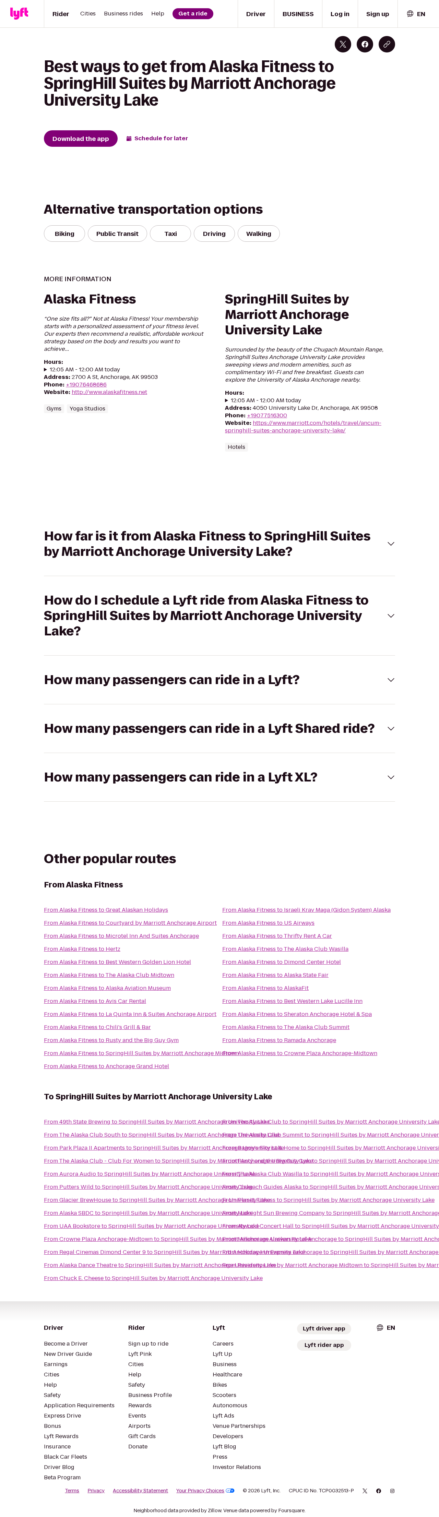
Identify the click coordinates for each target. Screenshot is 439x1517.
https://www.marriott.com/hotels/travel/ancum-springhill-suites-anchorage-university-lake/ (303, 426)
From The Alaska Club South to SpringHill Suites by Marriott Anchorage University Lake (162, 1135)
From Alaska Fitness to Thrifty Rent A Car (277, 936)
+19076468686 (86, 385)
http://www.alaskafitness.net (109, 392)
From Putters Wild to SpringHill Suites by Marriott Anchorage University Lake (148, 1187)
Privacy (96, 1490)
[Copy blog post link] (387, 44)
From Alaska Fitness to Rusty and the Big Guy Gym (111, 1040)
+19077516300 (267, 415)
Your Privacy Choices (200, 1490)
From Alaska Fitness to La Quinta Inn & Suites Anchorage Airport (130, 1014)
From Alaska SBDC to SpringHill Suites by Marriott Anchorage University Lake (148, 1213)
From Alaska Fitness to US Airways (268, 923)
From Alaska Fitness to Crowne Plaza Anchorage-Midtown (299, 1053)
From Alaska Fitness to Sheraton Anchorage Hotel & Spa (297, 1014)
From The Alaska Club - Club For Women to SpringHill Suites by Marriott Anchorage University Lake (178, 1161)
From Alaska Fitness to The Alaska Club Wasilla (285, 949)
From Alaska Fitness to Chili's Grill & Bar (97, 1027)
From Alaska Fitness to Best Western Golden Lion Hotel (117, 962)
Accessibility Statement (140, 1490)
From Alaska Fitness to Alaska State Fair (275, 975)
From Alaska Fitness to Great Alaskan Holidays (106, 910)
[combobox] (415, 14)
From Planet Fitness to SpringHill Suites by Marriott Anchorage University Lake (328, 1200)
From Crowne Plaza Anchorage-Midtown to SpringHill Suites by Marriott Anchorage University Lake (178, 1239)
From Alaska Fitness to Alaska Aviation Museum (107, 988)
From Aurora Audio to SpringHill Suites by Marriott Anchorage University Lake (149, 1174)
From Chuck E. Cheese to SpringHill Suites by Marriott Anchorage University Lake (153, 1278)
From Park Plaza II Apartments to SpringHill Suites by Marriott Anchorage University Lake (164, 1148)
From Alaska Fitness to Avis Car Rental (95, 1001)
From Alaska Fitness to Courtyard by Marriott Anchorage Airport (130, 923)
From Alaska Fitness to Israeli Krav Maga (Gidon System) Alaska (306, 910)
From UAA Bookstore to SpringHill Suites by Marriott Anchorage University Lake (151, 1226)
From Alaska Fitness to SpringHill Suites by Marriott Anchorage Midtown (141, 1053)
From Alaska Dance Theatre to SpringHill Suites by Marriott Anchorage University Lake (160, 1265)
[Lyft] (19, 14)
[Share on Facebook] (365, 44)
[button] (219, 543)
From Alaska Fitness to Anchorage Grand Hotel (106, 1066)
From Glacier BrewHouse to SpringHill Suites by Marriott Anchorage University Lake (157, 1200)
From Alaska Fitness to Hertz (82, 949)
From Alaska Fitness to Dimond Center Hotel (281, 962)
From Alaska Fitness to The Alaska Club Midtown (109, 975)
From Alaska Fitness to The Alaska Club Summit (285, 1027)
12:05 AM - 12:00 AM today (85, 369)
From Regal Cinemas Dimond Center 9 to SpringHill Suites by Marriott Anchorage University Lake (174, 1252)
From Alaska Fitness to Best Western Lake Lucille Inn (292, 1001)
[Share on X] (343, 44)
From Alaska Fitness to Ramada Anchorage (279, 1040)
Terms (72, 1490)
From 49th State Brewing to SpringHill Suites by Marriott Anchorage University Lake (157, 1122)
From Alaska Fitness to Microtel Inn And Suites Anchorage (121, 936)
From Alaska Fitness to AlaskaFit (265, 988)
